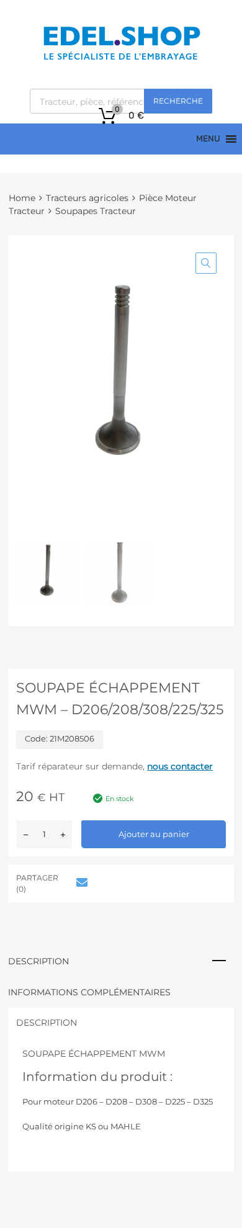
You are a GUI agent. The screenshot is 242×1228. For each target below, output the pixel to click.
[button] (206, 263)
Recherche (178, 100)
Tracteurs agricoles (87, 198)
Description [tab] (38, 961)
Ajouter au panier (154, 834)
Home (22, 198)
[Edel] (121, 59)
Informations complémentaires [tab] (89, 992)
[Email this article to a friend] (80, 882)
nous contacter (180, 766)
